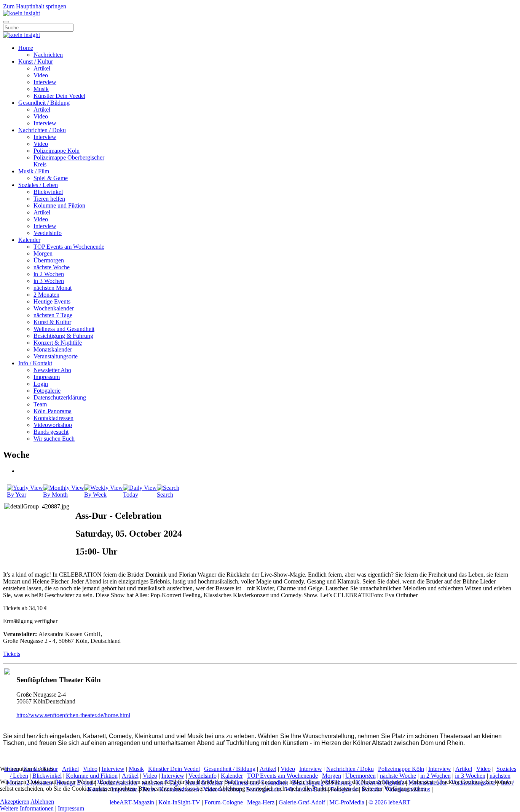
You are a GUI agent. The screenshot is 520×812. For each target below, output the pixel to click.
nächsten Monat (52, 288)
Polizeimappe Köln (56, 150)
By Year (16, 494)
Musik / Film (33, 171)
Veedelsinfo (47, 233)
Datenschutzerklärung (59, 397)
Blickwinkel (48, 192)
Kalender (29, 240)
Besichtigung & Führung (63, 335)
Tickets (11, 654)
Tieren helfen (49, 198)
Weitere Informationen (27, 808)
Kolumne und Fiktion (59, 205)
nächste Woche (51, 267)
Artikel (41, 68)
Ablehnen (42, 801)
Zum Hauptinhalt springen (34, 6)
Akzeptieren (14, 801)
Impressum (46, 377)
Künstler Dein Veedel (59, 96)
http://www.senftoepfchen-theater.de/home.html (73, 715)
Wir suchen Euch (54, 438)
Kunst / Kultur (35, 61)
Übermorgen (48, 260)
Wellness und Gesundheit (63, 329)
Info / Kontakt (35, 363)
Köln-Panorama (52, 411)
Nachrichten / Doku (42, 130)
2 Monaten (46, 294)
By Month (55, 494)
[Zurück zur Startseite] (21, 13)
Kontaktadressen (53, 418)
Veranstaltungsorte (55, 356)
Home (25, 48)
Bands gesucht (51, 431)
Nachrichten (48, 54)
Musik (41, 89)
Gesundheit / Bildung (44, 102)
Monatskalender (52, 349)
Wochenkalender (53, 308)
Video (40, 75)
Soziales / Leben (38, 185)
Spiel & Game (50, 178)
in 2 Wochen (48, 274)
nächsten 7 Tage (52, 315)
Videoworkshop (52, 425)
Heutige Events (51, 301)
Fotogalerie (47, 390)
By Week (95, 494)
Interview (44, 82)
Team (40, 404)
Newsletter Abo (52, 370)
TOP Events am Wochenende (68, 246)
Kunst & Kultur (52, 322)
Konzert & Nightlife (57, 342)
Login (40, 383)
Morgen (43, 253)
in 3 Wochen (48, 281)
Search (165, 494)
